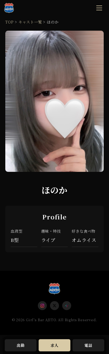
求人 (54, 345)
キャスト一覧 (30, 22)
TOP (9, 22)
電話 (88, 345)
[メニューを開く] (99, 8)
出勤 (21, 345)
